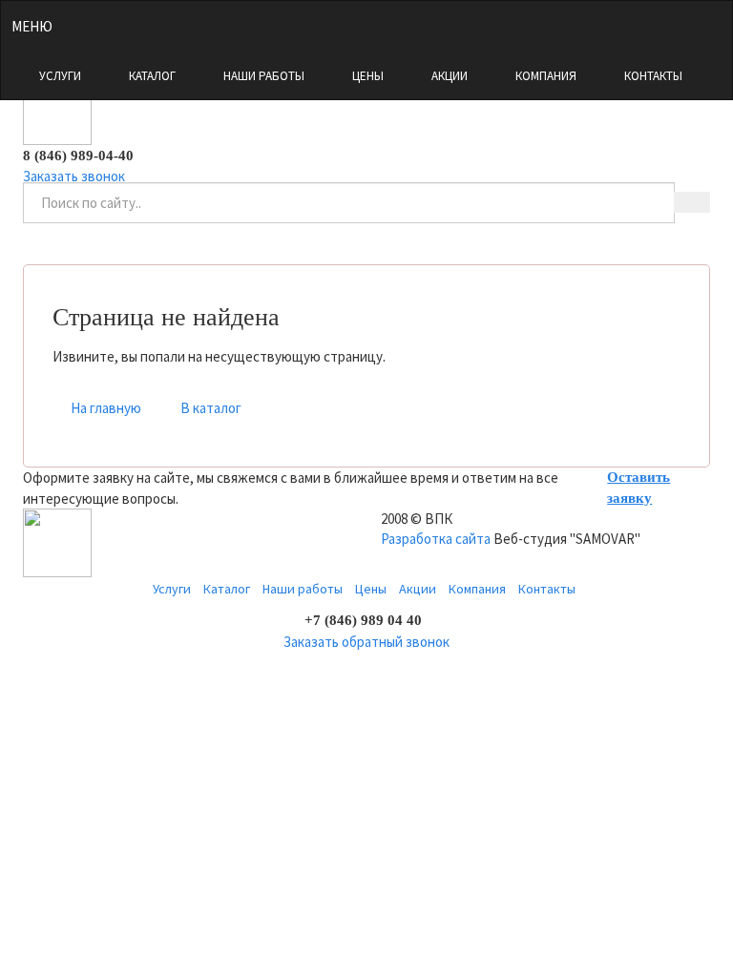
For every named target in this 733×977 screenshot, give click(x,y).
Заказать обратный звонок (366, 642)
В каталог (210, 408)
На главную (106, 408)
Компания (545, 76)
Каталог (152, 76)
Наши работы (263, 76)
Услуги (60, 76)
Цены (368, 76)
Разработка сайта (436, 539)
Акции (449, 76)
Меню (31, 26)
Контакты (653, 76)
